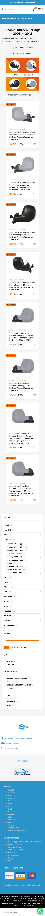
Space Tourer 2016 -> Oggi (17, 569)
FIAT (5, 577)
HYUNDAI (7, 530)
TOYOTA (7, 621)
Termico (10, 688)
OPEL (6, 606)
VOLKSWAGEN (9, 625)
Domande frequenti (15, 844)
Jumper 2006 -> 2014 (15, 547)
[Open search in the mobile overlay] (30, 9)
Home (4, 19)
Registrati (29, 2)
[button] (40, 911)
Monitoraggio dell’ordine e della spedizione (24, 842)
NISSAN (7, 601)
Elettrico (11, 681)
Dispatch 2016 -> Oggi (15, 566)
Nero (9, 705)
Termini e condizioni (16, 850)
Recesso (11, 852)
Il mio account (13, 855)
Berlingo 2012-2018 (14, 557)
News (10, 861)
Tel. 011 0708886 (12, 901)
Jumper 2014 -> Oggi (15, 550)
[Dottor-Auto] (8, 9)
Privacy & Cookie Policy (17, 847)
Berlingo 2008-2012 (14, 553)
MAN (5, 592)
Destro (10, 661)
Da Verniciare (13, 702)
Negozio (11, 858)
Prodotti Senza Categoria (18, 831)
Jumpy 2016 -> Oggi (14, 544)
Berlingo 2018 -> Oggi (15, 560)
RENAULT (7, 616)
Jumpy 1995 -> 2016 (15, 573)
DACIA (6, 535)
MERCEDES (8, 596)
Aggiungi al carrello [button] (34, 144)
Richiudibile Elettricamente (19, 685)
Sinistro (10, 665)
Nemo (9, 563)
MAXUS (6, 525)
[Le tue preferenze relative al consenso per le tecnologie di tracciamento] (10, 912)
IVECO (6, 587)
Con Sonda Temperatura (17, 678)
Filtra (6, 647)
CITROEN (12, 19)
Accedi (20, 2)
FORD (6, 582)
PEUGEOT (7, 611)
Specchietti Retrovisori (17, 129)
